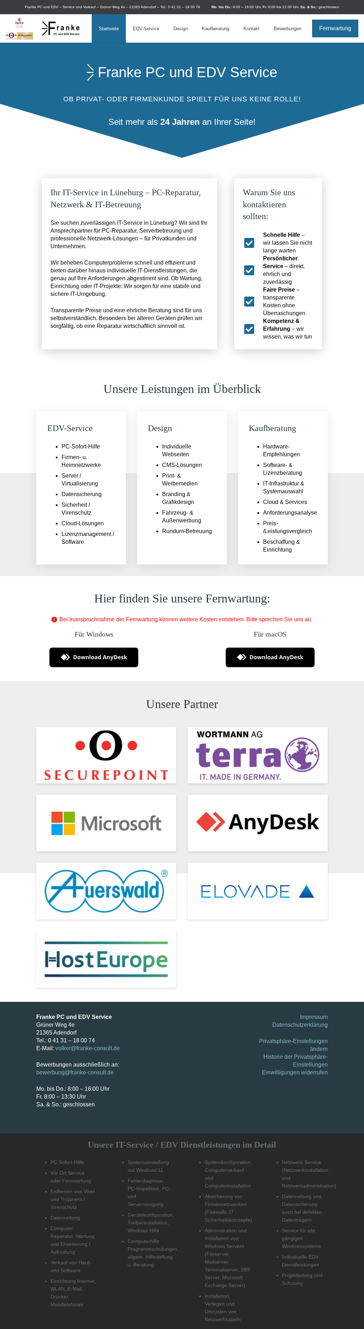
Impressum (314, 1017)
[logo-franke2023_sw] (60, 28)
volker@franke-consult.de (87, 1048)
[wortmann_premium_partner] (19, 22)
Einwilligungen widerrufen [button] (295, 1072)
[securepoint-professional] (19, 35)
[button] (163, 28)
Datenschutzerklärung (300, 1025)
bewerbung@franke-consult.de (75, 1072)
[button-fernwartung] (93, 657)
